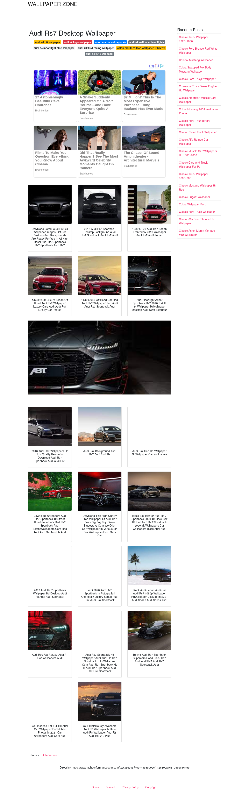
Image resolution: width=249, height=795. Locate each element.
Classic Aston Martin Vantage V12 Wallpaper (197, 233)
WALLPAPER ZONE (53, 3)
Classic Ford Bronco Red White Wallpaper (198, 50)
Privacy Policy (130, 787)
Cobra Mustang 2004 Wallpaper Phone (198, 111)
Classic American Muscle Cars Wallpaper (197, 100)
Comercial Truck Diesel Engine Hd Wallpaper (198, 88)
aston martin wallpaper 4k (110, 42)
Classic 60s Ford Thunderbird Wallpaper (197, 221)
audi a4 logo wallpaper (77, 42)
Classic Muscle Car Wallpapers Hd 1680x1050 (198, 153)
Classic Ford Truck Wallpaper (197, 212)
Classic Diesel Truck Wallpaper (198, 132)
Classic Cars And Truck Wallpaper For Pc (193, 164)
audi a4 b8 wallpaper (47, 42)
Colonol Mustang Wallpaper (196, 60)
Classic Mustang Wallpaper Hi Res (197, 187)
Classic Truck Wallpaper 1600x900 (193, 176)
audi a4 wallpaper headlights (146, 42)
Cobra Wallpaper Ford (192, 204)
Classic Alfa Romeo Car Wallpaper (193, 142)
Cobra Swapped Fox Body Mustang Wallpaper (195, 69)
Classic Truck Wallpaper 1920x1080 (193, 39)
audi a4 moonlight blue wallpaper (54, 48)
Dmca (95, 787)
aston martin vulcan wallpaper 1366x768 (141, 48)
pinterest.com (50, 755)
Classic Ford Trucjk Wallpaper (197, 79)
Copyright (151, 787)
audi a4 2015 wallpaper (99, 54)
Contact (110, 787)
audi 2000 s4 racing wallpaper (96, 48)
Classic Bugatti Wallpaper (194, 197)
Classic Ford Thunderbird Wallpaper (194, 123)
